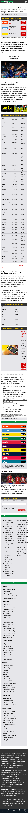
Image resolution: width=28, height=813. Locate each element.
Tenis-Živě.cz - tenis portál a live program (9, 540)
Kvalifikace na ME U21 (10, 705)
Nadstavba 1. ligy (9, 609)
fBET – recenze (8, 742)
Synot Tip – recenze (9, 733)
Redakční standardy (18, 799)
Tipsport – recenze (9, 724)
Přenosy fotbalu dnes (10, 718)
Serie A (6, 672)
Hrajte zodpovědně (3, 414)
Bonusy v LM (7, 654)
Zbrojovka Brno (8, 624)
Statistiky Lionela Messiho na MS (12, 409)
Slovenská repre (8, 700)
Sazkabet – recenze (9, 729)
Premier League (8, 665)
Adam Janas (15, 14)
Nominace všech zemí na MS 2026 (12, 396)
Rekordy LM (7, 652)
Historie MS (6, 408)
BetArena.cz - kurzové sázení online (9, 522)
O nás (2, 799)
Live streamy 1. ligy (9, 607)
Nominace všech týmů (10, 598)
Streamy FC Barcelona (10, 681)
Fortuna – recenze (9, 722)
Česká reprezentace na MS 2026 (12, 390)
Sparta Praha (7, 613)
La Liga (6, 670)
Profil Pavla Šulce (9, 689)
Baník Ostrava (8, 620)
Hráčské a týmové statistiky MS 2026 (13, 394)
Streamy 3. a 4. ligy (9, 635)
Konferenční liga (8, 648)
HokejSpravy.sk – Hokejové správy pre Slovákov (9, 573)
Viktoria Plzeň (8, 618)
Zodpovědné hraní (6, 765)
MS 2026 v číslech (8, 402)
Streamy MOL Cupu (9, 628)
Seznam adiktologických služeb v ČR (15, 791)
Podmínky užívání (7, 801)
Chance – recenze (9, 731)
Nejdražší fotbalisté (9, 687)
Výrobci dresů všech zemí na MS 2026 (13, 406)
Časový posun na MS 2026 (10, 404)
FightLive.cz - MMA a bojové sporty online (8, 528)
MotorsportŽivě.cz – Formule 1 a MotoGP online (9, 546)
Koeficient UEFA (8, 659)
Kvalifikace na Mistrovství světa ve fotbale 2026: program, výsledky (12, 486)
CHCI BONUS (23, 22)
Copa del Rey (7, 678)
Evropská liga (7, 646)
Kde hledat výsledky (9, 716)
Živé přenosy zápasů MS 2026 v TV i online (14, 392)
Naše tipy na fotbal (9, 713)
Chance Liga (7, 604)
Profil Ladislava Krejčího (10, 692)
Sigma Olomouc (8, 622)
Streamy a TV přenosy (10, 594)
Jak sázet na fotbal (9, 711)
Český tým (7, 591)
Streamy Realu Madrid (10, 683)
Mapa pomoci (4, 793)
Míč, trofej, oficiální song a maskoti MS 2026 (15, 400)
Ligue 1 (6, 674)
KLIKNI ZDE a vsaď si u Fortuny (23, 366)
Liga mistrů (7, 644)
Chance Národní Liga (10, 631)
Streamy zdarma (8, 720)
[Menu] (26, 2)
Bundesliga (7, 668)
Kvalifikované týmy (14, 56)
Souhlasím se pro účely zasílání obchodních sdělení (14, 507)
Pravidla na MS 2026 (8, 398)
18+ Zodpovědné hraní (17, 803)
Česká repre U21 (8, 702)
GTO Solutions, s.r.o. (6, 805)
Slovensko (17, 317)
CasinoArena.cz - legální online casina (9, 552)
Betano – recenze (9, 726)
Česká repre (7, 698)
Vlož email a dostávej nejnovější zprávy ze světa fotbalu (13, 500)
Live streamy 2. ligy (9, 633)
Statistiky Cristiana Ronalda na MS (12, 411)
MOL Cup (6, 626)
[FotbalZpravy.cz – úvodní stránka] (7, 2)
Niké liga (6, 676)
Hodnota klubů (8, 685)
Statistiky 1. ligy (8, 611)
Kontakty (8, 799)
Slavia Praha (7, 615)
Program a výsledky (9, 589)
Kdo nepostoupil (14, 58)
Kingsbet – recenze (9, 740)
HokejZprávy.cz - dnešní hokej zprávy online (9, 534)
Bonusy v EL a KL (9, 657)
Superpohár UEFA (9, 650)
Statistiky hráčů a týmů (10, 596)
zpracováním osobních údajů (14, 507)
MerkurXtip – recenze (10, 735)
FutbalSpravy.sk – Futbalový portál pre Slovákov (22, 554)
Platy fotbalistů (8, 637)
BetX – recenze (8, 737)
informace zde (13, 416)
